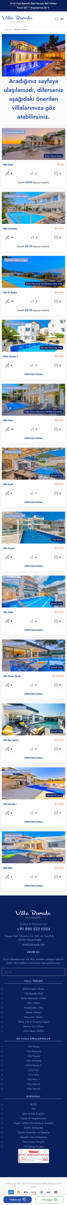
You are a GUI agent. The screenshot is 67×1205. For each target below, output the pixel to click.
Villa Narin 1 (33, 1079)
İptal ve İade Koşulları (33, 1113)
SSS (33, 1109)
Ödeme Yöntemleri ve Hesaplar (33, 1132)
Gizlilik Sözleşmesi (33, 1127)
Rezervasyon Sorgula (33, 1142)
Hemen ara (15, 1199)
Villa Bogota (33, 1056)
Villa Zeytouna (33, 1051)
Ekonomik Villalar (33, 1017)
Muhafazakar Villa (33, 1007)
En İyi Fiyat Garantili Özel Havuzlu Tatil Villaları (33, 3)
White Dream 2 (34, 1065)
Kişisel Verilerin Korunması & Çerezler (33, 1123)
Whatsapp (47, 1200)
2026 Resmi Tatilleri (33, 1031)
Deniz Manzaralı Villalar (33, 998)
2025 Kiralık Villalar (33, 989)
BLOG (33, 1104)
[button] (62, 19)
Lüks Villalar (33, 1003)
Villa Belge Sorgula (33, 1146)
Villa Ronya (34, 1046)
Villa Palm (33, 1070)
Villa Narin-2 (33, 1084)
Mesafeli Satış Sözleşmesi (33, 1137)
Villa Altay (33, 1074)
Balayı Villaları (33, 1012)
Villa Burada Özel (33, 993)
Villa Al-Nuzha (33, 1060)
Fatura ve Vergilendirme (33, 1118)
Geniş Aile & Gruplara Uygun (33, 1021)
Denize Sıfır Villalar (33, 1026)
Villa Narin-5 (33, 1089)
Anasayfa (8, 29)
